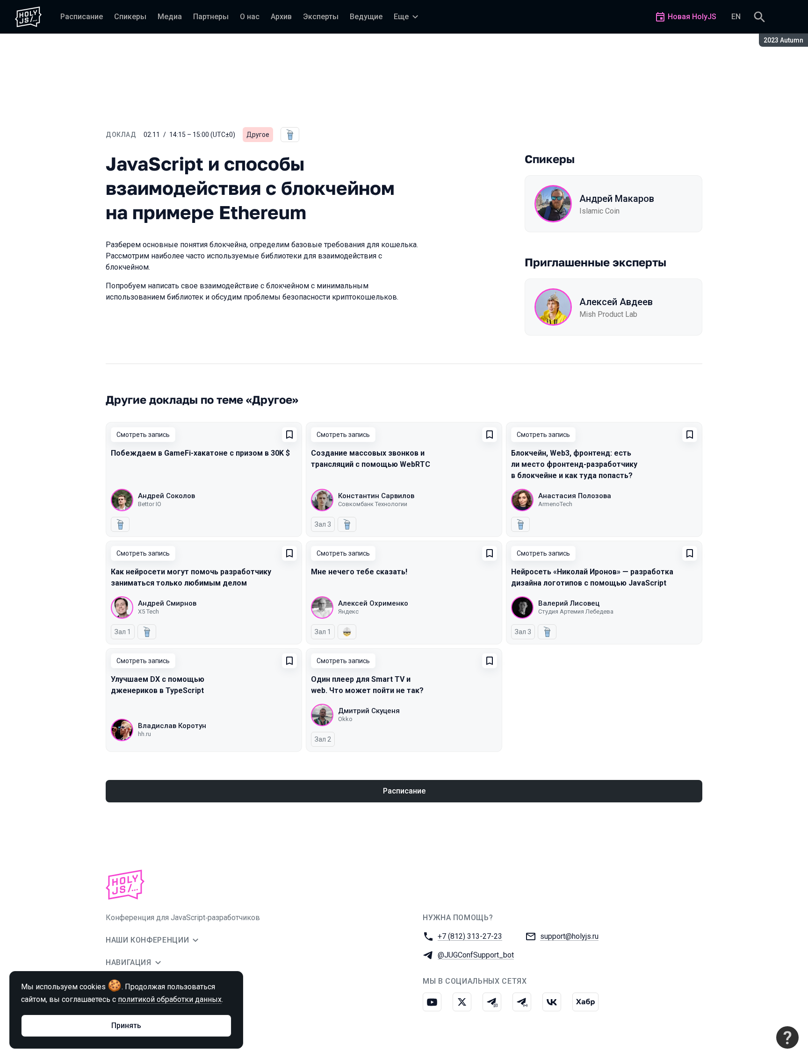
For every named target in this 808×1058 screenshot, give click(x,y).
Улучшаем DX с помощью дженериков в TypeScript (157, 685)
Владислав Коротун (172, 725)
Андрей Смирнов (167, 603)
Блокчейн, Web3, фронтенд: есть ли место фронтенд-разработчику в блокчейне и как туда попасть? (574, 464)
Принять (126, 1025)
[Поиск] (759, 16)
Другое (257, 134)
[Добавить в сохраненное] (289, 434)
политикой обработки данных (170, 999)
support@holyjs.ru (569, 936)
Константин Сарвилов (376, 496)
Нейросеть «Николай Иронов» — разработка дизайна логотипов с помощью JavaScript (592, 577)
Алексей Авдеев (616, 301)
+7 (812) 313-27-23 (470, 936)
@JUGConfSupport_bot (476, 955)
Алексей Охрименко (373, 603)
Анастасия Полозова (574, 496)
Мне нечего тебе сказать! (359, 571)
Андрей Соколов (166, 496)
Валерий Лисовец (568, 603)
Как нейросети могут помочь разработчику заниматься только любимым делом (191, 577)
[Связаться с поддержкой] (787, 1037)
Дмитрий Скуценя (369, 711)
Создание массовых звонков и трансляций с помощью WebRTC (370, 459)
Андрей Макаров (616, 198)
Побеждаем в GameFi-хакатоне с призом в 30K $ (200, 453)
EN (736, 16)
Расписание (404, 790)
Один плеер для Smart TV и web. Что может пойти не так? (367, 685)
